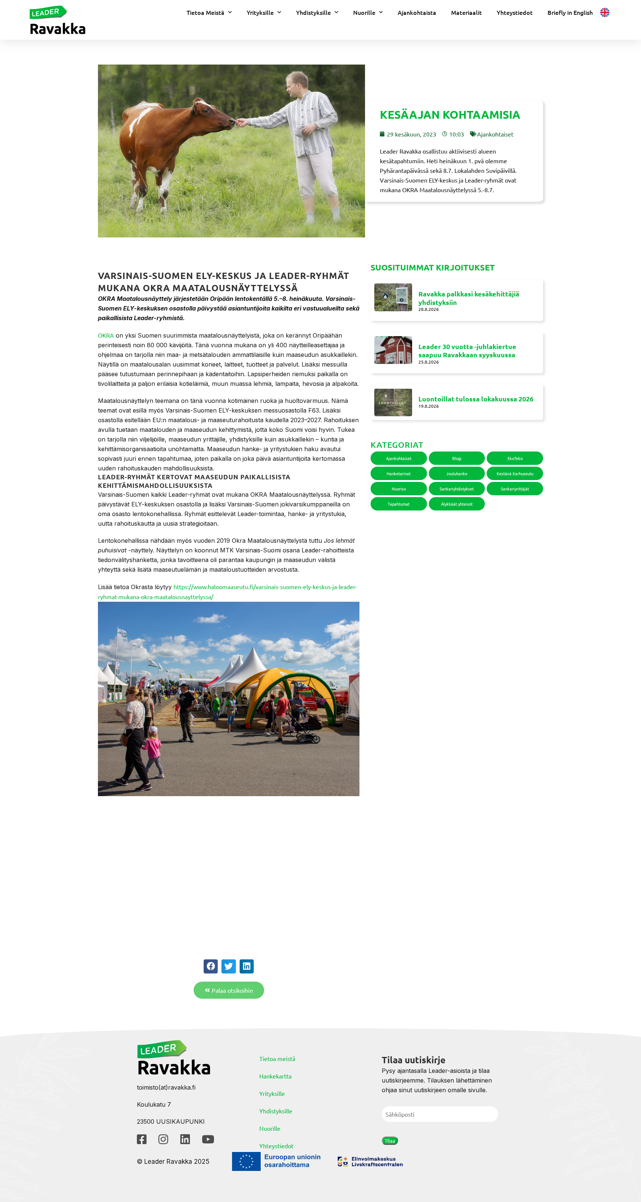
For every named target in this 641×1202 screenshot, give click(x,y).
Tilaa (390, 1140)
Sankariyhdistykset (457, 489)
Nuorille (364, 12)
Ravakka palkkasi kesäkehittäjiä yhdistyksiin (468, 297)
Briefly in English (570, 12)
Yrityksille (260, 12)
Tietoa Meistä (205, 12)
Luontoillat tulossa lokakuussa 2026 (475, 398)
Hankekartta (275, 1076)
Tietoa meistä (277, 1058)
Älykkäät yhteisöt (457, 504)
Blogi (456, 458)
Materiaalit (466, 12)
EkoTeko (515, 458)
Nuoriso (399, 489)
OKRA (106, 335)
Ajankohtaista (417, 12)
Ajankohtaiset (495, 134)
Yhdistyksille (313, 12)
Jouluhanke (456, 473)
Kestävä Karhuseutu (515, 473)
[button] (211, 966)
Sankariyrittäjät (515, 489)
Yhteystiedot (515, 12)
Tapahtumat (399, 504)
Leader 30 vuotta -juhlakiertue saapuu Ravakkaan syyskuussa (467, 350)
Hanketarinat (399, 473)
